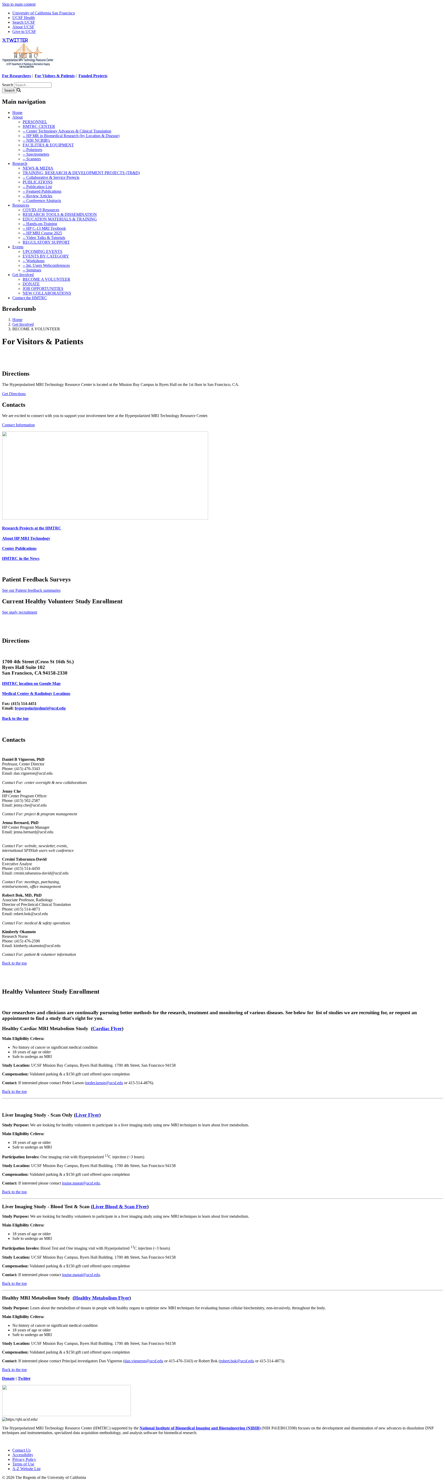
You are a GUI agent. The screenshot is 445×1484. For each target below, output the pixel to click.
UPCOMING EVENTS (42, 251)
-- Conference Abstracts (42, 200)
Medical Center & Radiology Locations (36, 693)
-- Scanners (32, 159)
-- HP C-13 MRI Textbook (44, 228)
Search (7, 85)
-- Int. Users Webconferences (46, 265)
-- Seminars (32, 270)
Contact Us (21, 1450)
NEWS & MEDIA (38, 168)
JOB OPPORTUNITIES (43, 288)
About (17, 117)
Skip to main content (19, 4)
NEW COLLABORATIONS (47, 293)
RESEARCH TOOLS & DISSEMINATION (60, 214)
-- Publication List (37, 186)
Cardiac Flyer (107, 1028)
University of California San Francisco (43, 13)
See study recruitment (19, 612)
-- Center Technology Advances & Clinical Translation (67, 131)
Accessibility (22, 1455)
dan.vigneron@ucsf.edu (143, 1361)
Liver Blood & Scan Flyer (119, 1206)
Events (17, 247)
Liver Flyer (87, 1115)
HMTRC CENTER (39, 126)
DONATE (31, 284)
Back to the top (15, 718)
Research (19, 163)
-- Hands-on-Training (40, 224)
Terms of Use (23, 1464)
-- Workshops (34, 261)
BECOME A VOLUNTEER (46, 279)
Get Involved (23, 274)
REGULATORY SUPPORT (46, 242)
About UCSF (23, 27)
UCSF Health (23, 17)
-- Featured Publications (42, 191)
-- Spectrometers (36, 154)
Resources (20, 205)
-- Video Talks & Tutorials (44, 237)
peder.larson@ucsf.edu (104, 1083)
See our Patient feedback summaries (31, 590)
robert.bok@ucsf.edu (237, 1361)
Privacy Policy (24, 1459)
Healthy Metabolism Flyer (101, 1298)
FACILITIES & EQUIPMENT (48, 145)
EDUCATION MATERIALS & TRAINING (60, 219)
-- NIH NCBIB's (36, 140)
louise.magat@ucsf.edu (81, 1183)
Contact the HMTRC (29, 298)
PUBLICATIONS (38, 182)
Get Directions (14, 394)
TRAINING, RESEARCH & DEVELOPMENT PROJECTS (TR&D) (81, 173)
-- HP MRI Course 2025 (42, 233)
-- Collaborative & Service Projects (51, 177)
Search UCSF (23, 22)
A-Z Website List (26, 1469)
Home (17, 112)
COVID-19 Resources (41, 210)
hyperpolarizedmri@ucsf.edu (40, 708)
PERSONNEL (35, 122)
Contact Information (18, 425)
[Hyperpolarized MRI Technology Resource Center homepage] (28, 67)
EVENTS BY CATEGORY (46, 256)
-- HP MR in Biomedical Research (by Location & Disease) (71, 136)
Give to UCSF (24, 31)
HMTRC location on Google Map (31, 683)
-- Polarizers (32, 149)
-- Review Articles (37, 196)
